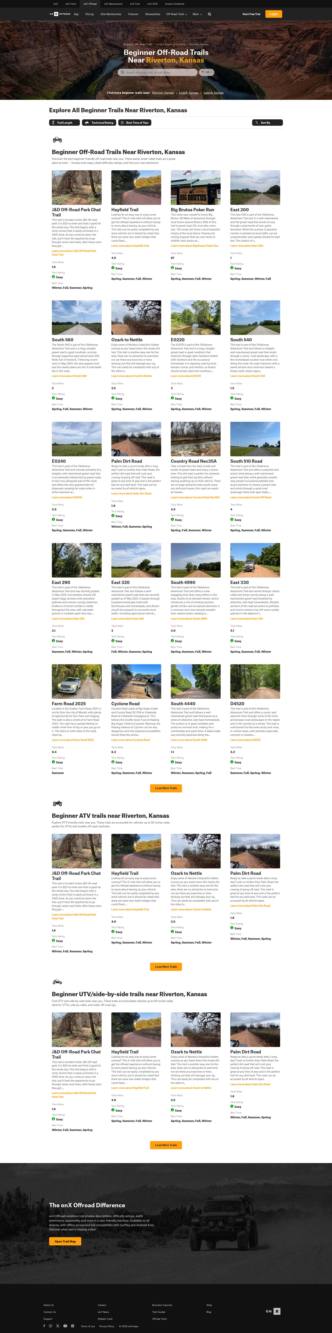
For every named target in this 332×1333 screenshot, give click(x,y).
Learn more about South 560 (76, 356)
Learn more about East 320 (136, 598)
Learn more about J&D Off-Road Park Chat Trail (76, 231)
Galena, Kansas (213, 92)
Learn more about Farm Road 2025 (76, 720)
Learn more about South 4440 (195, 720)
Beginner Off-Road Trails (138, 44)
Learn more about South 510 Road (255, 477)
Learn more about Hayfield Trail (136, 231)
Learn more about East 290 (76, 598)
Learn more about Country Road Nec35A (195, 477)
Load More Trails (166, 788)
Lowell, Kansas (188, 92)
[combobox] (160, 72)
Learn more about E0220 (195, 356)
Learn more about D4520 (255, 720)
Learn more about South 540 (255, 356)
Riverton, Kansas (163, 92)
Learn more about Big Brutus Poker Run (195, 231)
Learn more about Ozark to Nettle (136, 356)
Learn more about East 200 (255, 231)
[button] (64, 122)
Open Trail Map (65, 1241)
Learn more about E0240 (76, 477)
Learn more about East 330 (255, 598)
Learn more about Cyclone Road (136, 720)
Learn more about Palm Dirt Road (136, 477)
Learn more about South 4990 (195, 598)
